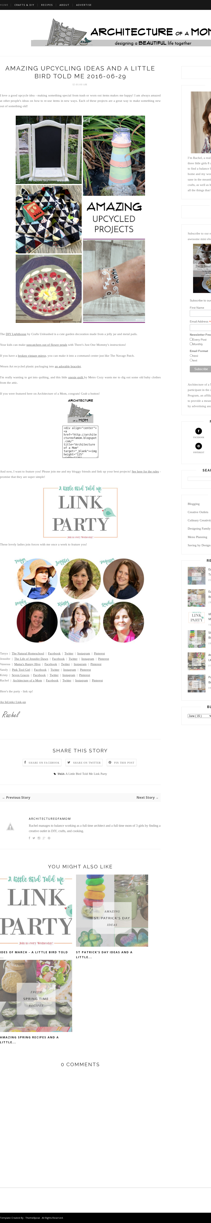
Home (4, 4)
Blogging (194, 503)
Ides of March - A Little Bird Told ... (34, 954)
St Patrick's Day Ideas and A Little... (104, 954)
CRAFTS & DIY (24, 4)
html (195, 356)
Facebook (54, 653)
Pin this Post (124, 762)
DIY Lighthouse (16, 334)
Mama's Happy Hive (27, 664)
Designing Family (199, 528)
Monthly (197, 344)
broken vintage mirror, (32, 355)
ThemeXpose (32, 1217)
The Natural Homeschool (28, 653)
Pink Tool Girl (21, 669)
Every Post (199, 339)
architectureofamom (50, 819)
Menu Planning (197, 537)
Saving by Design (199, 545)
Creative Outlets (198, 512)
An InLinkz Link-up (13, 702)
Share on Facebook (44, 762)
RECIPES (47, 4)
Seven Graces (20, 675)
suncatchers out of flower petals (46, 344)
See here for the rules (145, 471)
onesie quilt (76, 377)
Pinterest (99, 653)
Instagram (83, 653)
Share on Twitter (87, 762)
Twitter (68, 653)
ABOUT (64, 4)
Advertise (84, 4)
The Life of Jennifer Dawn (31, 658)
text (194, 360)
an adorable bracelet (68, 366)
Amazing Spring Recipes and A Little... (29, 1039)
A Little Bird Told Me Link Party (86, 773)
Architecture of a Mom (27, 680)
